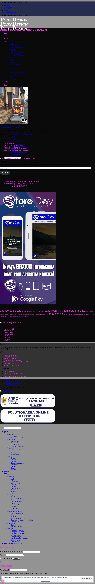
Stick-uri (14, 516)
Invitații (13, 486)
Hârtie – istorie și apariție (12, 147)
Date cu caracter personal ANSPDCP (16, 362)
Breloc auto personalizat (12, 150)
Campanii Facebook (17, 532)
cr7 (3, 314)
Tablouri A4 (15, 51)
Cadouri (10, 44)
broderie (42, 311)
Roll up (13, 493)
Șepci (13, 77)
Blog (5, 85)
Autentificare (16, 558)
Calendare (14, 481)
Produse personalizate (14, 126)
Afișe (12, 478)
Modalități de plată (10, 355)
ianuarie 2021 (8, 331)
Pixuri (13, 129)
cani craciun (60, 311)
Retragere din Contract (11, 365)
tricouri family (9, 316)
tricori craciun (85, 314)
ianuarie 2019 (8, 334)
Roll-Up (13, 506)
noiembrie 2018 (9, 336)
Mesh (13, 503)
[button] (6, 33)
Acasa (6, 38)
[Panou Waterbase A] (14, 123)
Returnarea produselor (11, 358)
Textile (9, 66)
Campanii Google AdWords (20, 147)
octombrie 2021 (9, 329)
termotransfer (79, 314)
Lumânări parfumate (17, 56)
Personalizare (8, 7)
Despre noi (7, 9)
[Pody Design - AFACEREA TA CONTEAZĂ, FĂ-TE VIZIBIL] (14, 25)
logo (27, 314)
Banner (13, 496)
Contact (6, 10)
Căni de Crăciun (9, 143)
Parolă (2, 555)
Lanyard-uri (15, 136)
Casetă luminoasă (17, 498)
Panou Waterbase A (5, 127)
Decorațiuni (11, 137)
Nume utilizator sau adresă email (11, 551)
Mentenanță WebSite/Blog (19, 152)
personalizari (45, 314)
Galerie (6, 82)
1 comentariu (24, 150)
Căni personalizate (17, 47)
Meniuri (13, 490)
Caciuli (13, 69)
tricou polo (91, 314)
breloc (28, 311)
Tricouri (13, 79)
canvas (87, 311)
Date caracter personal (11, 385)
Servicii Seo (15, 156)
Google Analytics (16, 537)
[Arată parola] (23, 555)
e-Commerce (15, 535)
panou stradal (39, 314)
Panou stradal (15, 54)
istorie (24, 314)
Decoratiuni (11, 49)
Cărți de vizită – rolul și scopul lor (29, 181)
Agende (13, 480)
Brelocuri (14, 46)
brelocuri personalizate (35, 311)
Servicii (6, 475)
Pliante (13, 62)
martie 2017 (8, 341)
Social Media (15, 154)
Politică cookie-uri (45, 581)
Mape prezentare (16, 488)
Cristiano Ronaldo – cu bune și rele (15, 148)
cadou (48, 310)
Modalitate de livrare (10, 357)
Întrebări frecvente (10, 12)
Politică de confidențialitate (12, 360)
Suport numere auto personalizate (22, 134)
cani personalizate (74, 310)
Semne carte (15, 64)
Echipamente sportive (18, 72)
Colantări (14, 500)
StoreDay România (10, 181)
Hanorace (14, 74)
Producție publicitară (14, 495)
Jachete (13, 76)
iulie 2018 (7, 337)
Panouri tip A (15, 510)
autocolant (24, 311)
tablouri (74, 314)
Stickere (14, 139)
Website (10, 142)
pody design (55, 313)
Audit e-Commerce (17, 144)
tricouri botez (3, 316)
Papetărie (10, 57)
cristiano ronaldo (8, 314)
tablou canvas (69, 314)
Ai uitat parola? (5, 562)
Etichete (14, 485)
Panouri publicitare (17, 505)
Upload (6, 5)
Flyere (13, 61)
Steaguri (14, 508)
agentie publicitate (10, 310)
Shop (6, 41)
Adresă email (5, 570)
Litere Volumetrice (17, 501)
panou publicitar (31, 314)
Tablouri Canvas (16, 52)
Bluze (13, 67)
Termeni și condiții (10, 363)
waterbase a (25, 316)
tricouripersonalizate (17, 316)
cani (54, 310)
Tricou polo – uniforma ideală (13, 145)
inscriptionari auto (19, 314)
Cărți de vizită (15, 59)
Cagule (13, 71)
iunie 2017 (7, 339)
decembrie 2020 (9, 332)
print (64, 314)
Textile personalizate (18, 132)
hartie (13, 314)
